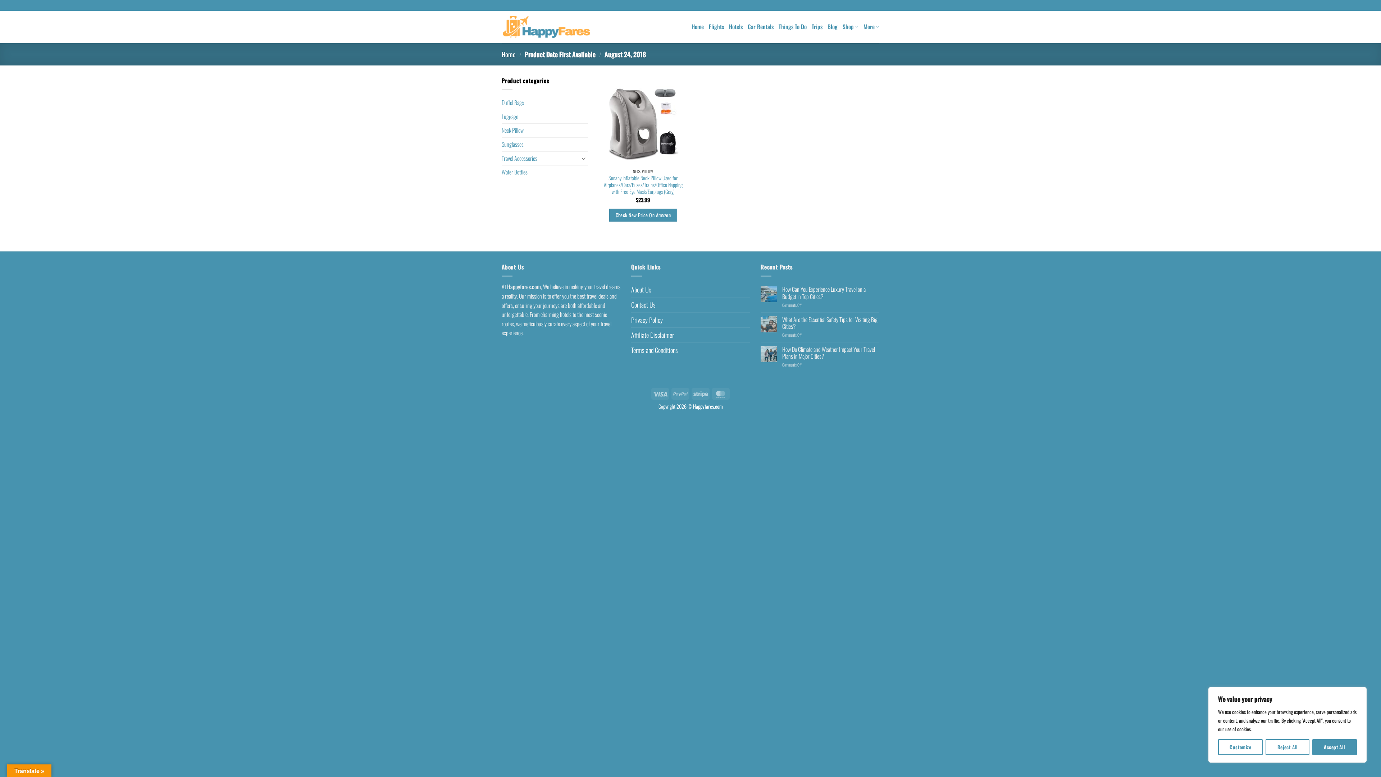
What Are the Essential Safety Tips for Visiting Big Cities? (830, 323)
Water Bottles (515, 172)
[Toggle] (583, 158)
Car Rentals (761, 26)
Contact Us (643, 304)
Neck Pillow (513, 130)
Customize (1240, 747)
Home (698, 26)
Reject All (1287, 747)
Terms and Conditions (654, 350)
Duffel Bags (513, 102)
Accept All (1334, 747)
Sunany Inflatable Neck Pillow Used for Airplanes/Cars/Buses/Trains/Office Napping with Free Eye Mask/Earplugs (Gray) (643, 185)
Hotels (736, 26)
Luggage (510, 116)
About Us (641, 289)
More (869, 26)
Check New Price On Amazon (643, 215)
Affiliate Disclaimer (652, 335)
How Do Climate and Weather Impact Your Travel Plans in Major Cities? (828, 353)
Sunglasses (513, 144)
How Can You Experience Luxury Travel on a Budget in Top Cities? (824, 293)
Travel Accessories (519, 158)
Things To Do (793, 26)
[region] (1287, 725)
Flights (716, 26)
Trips (817, 26)
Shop (848, 26)
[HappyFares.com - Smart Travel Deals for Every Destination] (546, 27)
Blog (833, 26)
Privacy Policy (647, 319)
